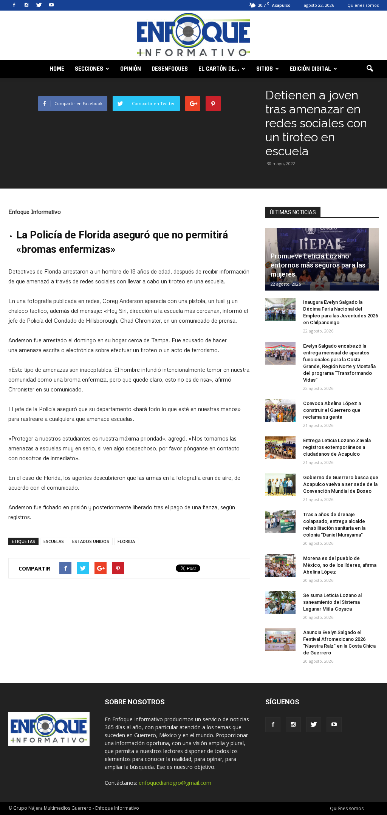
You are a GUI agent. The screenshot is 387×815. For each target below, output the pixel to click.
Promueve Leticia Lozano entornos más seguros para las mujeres (318, 265)
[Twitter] (39, 5)
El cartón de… (218, 69)
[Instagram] (26, 5)
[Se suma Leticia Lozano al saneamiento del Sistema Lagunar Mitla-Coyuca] (280, 602)
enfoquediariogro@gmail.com (175, 782)
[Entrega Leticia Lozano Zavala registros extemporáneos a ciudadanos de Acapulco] (280, 447)
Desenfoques (170, 69)
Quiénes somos (363, 5)
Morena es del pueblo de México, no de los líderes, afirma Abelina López (339, 565)
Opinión (130, 69)
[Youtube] (51, 5)
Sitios (264, 69)
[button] (370, 69)
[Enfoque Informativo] (193, 36)
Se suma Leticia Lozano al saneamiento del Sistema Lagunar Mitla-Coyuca (332, 602)
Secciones (89, 69)
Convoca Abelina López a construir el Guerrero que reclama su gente (332, 410)
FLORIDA (126, 541)
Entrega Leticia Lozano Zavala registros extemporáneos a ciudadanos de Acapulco (337, 447)
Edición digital (310, 69)
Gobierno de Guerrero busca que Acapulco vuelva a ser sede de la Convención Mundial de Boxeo (340, 484)
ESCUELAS (53, 541)
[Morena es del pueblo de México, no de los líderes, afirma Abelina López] (280, 565)
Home (57, 69)
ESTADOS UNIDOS (90, 541)
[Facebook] (14, 5)
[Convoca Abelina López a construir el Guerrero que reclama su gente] (280, 410)
